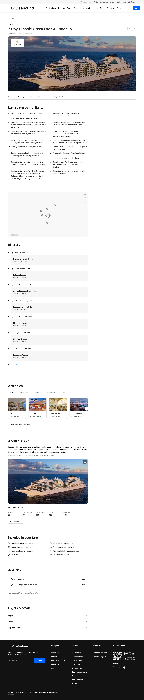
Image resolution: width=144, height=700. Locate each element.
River (102, 8)
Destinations (51, 8)
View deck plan (15, 521)
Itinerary (21, 97)
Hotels (10, 622)
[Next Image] (84, 500)
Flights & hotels (59, 97)
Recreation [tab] (38, 392)
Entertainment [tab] (51, 392)
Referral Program (99, 657)
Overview (11, 97)
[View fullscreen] (85, 462)
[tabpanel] (48, 409)
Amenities (30, 97)
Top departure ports (79, 672)
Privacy (10, 692)
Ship (39, 97)
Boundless (55, 653)
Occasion (110, 8)
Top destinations (78, 676)
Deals (119, 8)
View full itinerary (17, 365)
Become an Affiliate (58, 660)
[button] (125, 29)
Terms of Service (20, 692)
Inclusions (47, 97)
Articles (54, 657)
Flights (10, 615)
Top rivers (76, 683)
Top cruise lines (78, 668)
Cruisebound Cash (100, 653)
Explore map (76, 664)
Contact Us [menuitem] (104, 2)
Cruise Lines (79, 8)
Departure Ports (64, 8)
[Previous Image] (11, 500)
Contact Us (55, 664)
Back (13, 19)
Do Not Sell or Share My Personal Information (43, 692)
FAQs (53, 668)
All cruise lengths (78, 660)
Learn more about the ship (20, 425)
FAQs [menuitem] (96, 2)
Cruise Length (92, 8)
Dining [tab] (11, 392)
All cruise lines (77, 657)
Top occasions (77, 680)
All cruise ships (77, 653)
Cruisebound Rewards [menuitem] (118, 2)
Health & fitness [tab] (24, 392)
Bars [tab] (63, 392)
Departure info (14, 628)
